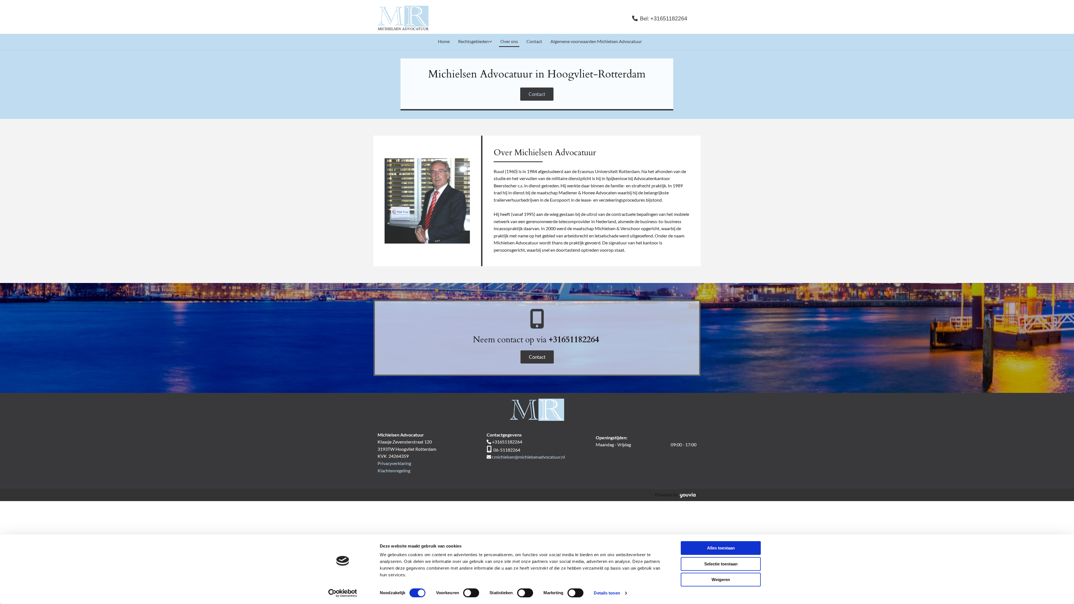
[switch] (471, 592)
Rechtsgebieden (473, 41)
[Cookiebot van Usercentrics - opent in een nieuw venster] (342, 593)
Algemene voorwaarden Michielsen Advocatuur (596, 41)
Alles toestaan (721, 548)
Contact (534, 41)
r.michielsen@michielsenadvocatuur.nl (528, 456)
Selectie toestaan (721, 563)
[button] (537, 94)
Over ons (509, 41)
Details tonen (607, 593)
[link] (472, 42)
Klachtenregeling (394, 470)
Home (444, 41)
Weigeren (721, 579)
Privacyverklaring (394, 463)
